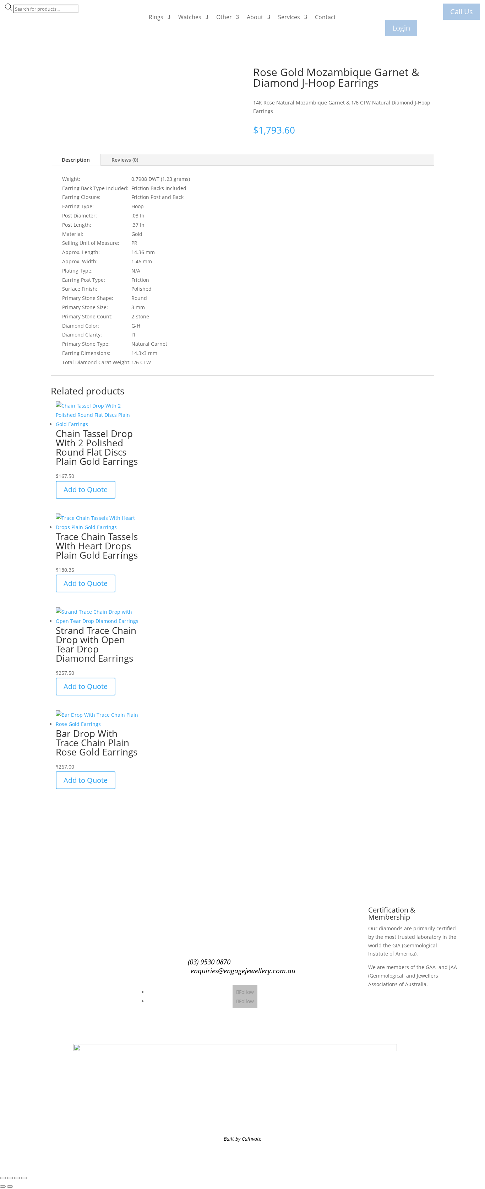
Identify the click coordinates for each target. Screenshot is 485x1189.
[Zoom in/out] (3, 1178)
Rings (156, 17)
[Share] (17, 1178)
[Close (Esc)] (24, 1178)
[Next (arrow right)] (10, 1186)
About (255, 17)
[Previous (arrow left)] (3, 1186)
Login (401, 28)
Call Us (461, 11)
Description (76, 159)
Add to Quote (86, 489)
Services (289, 17)
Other (224, 17)
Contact (325, 17)
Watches (189, 17)
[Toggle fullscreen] (10, 1178)
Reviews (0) (124, 159)
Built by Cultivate (242, 1138)
